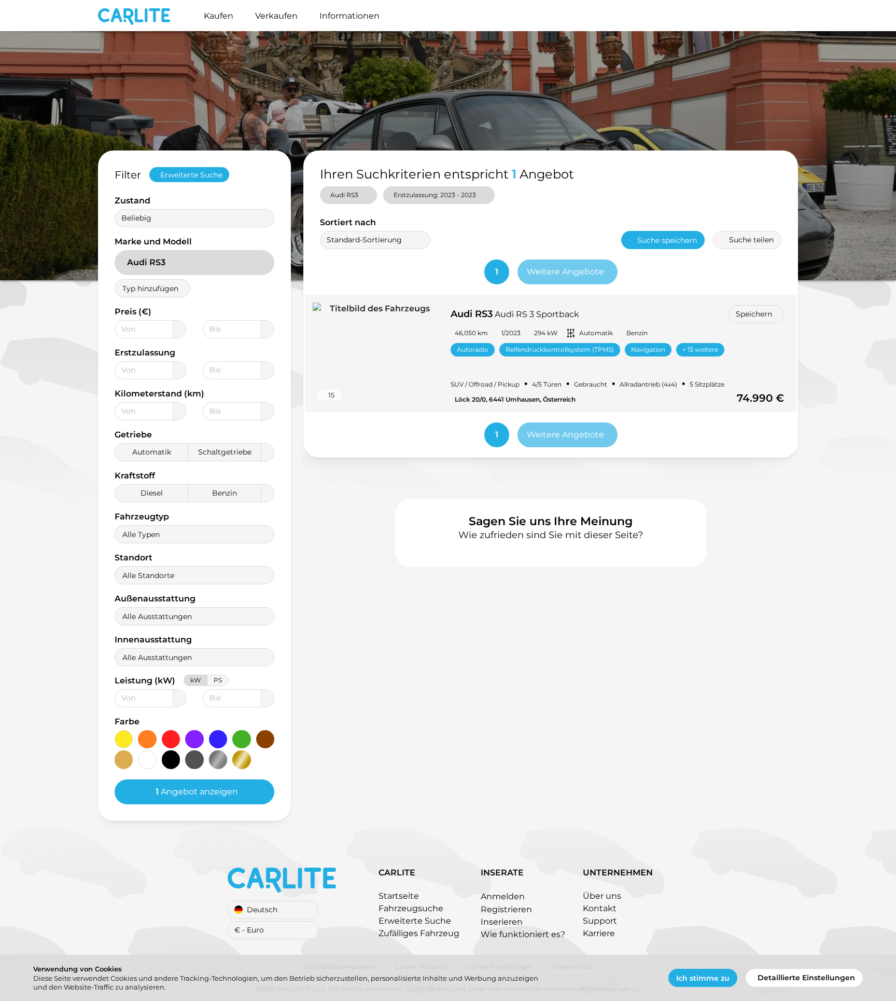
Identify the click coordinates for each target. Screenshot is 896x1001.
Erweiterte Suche (191, 175)
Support (600, 921)
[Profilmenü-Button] (797, 16)
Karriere (599, 933)
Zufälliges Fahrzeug (419, 933)
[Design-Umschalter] (781, 15)
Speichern (754, 314)
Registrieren (506, 909)
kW (195, 680)
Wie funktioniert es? (523, 934)
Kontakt (600, 908)
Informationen (349, 16)
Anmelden (503, 896)
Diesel (152, 493)
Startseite (399, 896)
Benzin (224, 493)
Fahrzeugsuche (411, 908)
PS (218, 680)
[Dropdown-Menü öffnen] (179, 329)
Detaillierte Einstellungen (806, 977)
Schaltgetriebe (224, 452)
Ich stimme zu (703, 977)
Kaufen (218, 16)
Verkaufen (276, 16)
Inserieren (502, 922)
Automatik (151, 452)
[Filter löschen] (273, 174)
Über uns (602, 896)
